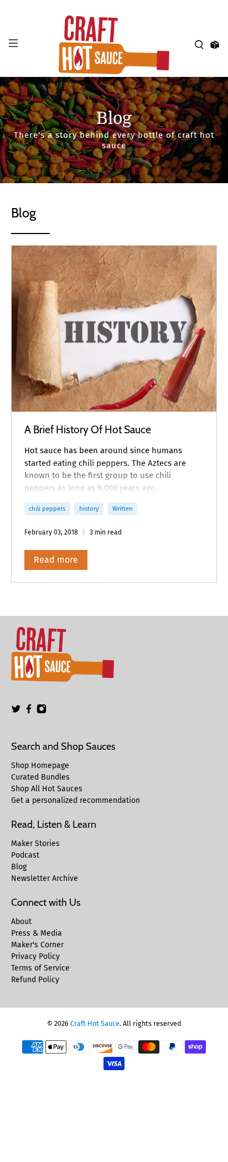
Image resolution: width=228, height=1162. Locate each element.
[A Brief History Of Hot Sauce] (114, 329)
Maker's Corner (37, 945)
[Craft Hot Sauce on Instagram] (41, 711)
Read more (56, 559)
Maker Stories (35, 843)
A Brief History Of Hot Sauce (87, 429)
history (89, 508)
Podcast (25, 855)
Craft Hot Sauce (95, 1023)
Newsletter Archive (44, 878)
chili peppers (47, 508)
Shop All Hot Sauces (46, 788)
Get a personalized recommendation (75, 800)
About (21, 921)
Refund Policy (35, 979)
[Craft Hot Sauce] (114, 44)
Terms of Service (40, 968)
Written (122, 508)
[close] (216, 6)
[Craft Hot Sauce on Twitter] (16, 711)
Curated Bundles (40, 777)
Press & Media (36, 933)
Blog (19, 867)
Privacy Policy (35, 956)
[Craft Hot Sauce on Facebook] (29, 711)
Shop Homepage (40, 765)
